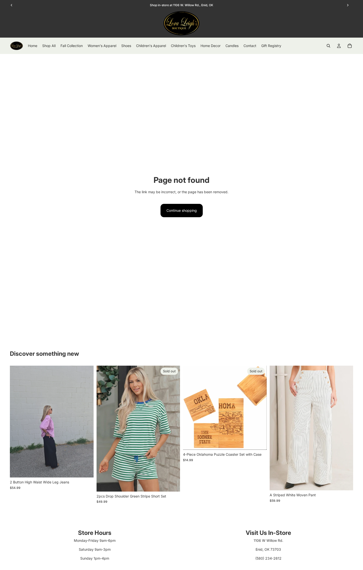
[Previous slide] (17, 421)
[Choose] (85, 469)
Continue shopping (181, 210)
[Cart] (349, 45)
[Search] (328, 45)
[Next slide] (86, 421)
